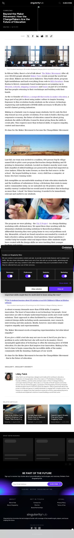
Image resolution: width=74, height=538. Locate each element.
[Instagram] (39, 528)
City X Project (42, 224)
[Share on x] (28, 36)
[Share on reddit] (42, 36)
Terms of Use (61, 505)
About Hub (12, 502)
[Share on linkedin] (37, 36)
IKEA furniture (56, 81)
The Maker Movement (51, 73)
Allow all (60, 289)
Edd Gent (30, 422)
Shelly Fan (7, 422)
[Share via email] (47, 36)
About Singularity (12, 505)
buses (45, 87)
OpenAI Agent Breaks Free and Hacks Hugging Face (59, 417)
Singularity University (24, 367)
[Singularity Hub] (37, 3)
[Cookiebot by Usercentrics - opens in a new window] (63, 248)
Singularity (9, 367)
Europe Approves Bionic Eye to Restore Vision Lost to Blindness (36, 418)
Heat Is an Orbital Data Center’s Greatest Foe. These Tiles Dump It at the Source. (14, 418)
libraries (8, 87)
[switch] (28, 276)
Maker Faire (36, 76)
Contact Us (37, 502)
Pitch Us (37, 505)
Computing (8, 11)
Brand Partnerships (37, 507)
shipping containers (29, 87)
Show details (63, 283)
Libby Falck (6, 27)
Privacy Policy (61, 502)
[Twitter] (35, 528)
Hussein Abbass (55, 422)
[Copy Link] (51, 36)
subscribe (67, 3)
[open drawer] (3, 3)
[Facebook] (31, 528)
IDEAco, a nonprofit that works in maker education (45, 97)
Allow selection (37, 289)
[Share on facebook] (33, 36)
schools (16, 87)
